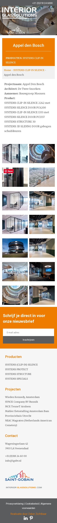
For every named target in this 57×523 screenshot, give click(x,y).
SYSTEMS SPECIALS (16, 378)
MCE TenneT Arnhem (18, 406)
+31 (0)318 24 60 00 (16, 456)
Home (7, 70)
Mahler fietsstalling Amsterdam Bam (27, 411)
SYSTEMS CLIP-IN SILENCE (28, 70)
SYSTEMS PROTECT (16, 369)
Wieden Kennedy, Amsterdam (22, 397)
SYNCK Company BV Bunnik (21, 401)
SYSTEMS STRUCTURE (18, 374)
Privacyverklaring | (15, 503)
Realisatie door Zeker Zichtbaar (28, 513)
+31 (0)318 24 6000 (42, 3)
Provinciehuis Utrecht (18, 415)
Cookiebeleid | (32, 503)
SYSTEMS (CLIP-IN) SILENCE (21, 364)
